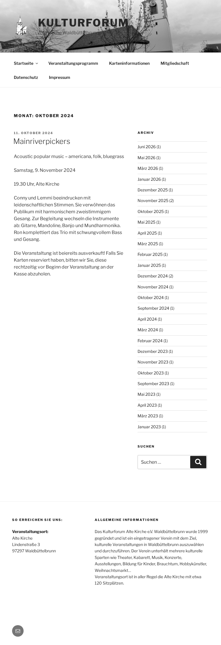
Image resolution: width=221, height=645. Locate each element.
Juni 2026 (147, 146)
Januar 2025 (149, 265)
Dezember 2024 (153, 275)
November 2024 (153, 286)
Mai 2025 (146, 222)
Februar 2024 (150, 340)
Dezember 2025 (153, 189)
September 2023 (153, 383)
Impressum (59, 77)
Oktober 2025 (151, 211)
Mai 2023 (146, 394)
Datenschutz (26, 77)
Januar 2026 (149, 179)
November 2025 (153, 200)
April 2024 (147, 319)
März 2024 (148, 329)
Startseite (23, 63)
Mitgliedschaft (175, 63)
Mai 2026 (146, 157)
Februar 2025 (150, 254)
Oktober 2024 (151, 297)
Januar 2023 (149, 426)
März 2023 (148, 415)
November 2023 (153, 361)
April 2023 (147, 405)
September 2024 (153, 308)
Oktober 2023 (151, 372)
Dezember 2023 (153, 351)
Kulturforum (83, 22)
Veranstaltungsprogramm (73, 63)
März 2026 (148, 168)
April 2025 (147, 233)
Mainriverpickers (41, 141)
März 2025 (148, 243)
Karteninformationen (129, 63)
